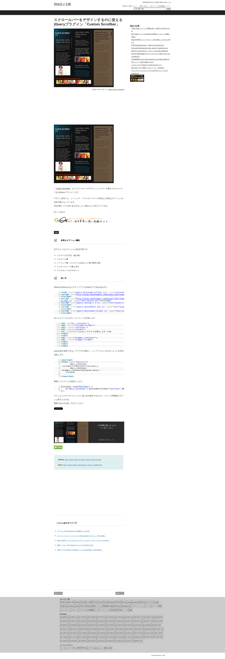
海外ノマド (123, 610)
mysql (156, 602)
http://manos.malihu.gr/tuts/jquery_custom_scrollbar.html (82, 465)
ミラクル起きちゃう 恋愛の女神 (100, 648)
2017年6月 (110, 617)
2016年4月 (101, 621)
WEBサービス (96, 606)
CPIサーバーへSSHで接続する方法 (142, 62)
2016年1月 (128, 621)
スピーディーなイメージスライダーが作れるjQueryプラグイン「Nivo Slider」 (81, 536)
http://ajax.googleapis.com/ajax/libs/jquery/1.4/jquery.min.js (112, 294)
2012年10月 (64, 633)
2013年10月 (74, 629)
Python (82, 606)
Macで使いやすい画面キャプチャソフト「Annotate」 (148, 68)
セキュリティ (65, 610)
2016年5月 (92, 621)
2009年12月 (137, 641)
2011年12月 (138, 633)
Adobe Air (70, 602)
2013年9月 (84, 629)
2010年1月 (128, 641)
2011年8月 (64, 637)
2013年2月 (130, 629)
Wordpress (126, 606)
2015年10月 (158, 621)
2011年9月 (159, 633)
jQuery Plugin (112, 89)
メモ (96, 610)
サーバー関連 (156, 606)
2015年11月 (148, 621)
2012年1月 (129, 633)
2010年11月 (148, 637)
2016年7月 (73, 621)
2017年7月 (101, 617)
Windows (117, 606)
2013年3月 (121, 629)
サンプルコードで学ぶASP (70, 648)
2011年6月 (83, 637)
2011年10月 (148, 633)
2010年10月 (158, 637)
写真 (112, 610)
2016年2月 (119, 621)
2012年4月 (102, 633)
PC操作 (63, 606)
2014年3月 (137, 625)
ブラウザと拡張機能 (86, 610)
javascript (121, 89)
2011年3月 (110, 637)
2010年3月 (110, 641)
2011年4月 (101, 637)
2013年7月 (103, 629)
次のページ (120, 593)
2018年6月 (64, 617)
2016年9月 (159, 617)
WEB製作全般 (108, 606)
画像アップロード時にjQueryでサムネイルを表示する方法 (75, 545)
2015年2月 (92, 625)
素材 (130, 610)
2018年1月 (73, 617)
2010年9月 (64, 641)
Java (129, 602)
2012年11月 (159, 629)
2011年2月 (119, 637)
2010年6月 (83, 641)
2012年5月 (93, 633)
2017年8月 (92, 617)
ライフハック (104, 610)
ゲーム (148, 606)
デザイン (74, 610)
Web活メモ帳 (62, 3)
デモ (56, 232)
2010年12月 (137, 637)
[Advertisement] (73, 107)
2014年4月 (128, 625)
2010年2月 (119, 641)
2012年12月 (148, 629)
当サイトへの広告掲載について (160, 6)
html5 (101, 602)
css (83, 602)
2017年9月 (83, 617)
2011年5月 (92, 637)
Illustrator (112, 602)
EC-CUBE (89, 602)
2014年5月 (119, 625)
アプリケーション (137, 606)
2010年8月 (73, 641)
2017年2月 (119, 617)
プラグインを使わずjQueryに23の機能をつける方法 (73, 531)
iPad (118, 602)
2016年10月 (148, 617)
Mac (141, 602)
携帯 (116, 610)
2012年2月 (120, 633)
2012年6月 (84, 633)
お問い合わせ (143, 6)
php (77, 606)
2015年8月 (73, 625)
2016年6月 (83, 621)
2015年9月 (64, 625)
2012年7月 (74, 633)
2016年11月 (138, 617)
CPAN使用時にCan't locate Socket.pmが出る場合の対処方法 (150, 59)
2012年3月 (111, 633)
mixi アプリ (149, 602)
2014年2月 (147, 625)
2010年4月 (101, 641)
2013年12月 (156, 625)
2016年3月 (110, 621)
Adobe (62, 602)
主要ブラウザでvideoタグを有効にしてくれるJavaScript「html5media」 (80, 550)
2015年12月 (137, 621)
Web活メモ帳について (130, 6)
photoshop (71, 606)
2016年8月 (64, 621)
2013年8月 (94, 629)
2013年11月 (64, 629)
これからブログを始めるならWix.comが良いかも (146, 65)
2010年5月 (92, 641)
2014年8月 (110, 625)
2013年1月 (139, 629)
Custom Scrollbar (63, 188)
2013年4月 (112, 629)
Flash (96, 602)
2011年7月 (73, 637)
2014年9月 (101, 625)
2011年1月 (128, 637)
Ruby (88, 606)
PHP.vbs (84, 648)
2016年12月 (128, 617)
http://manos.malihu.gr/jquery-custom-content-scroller (83, 459)
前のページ (58, 593)
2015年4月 (83, 625)
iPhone (123, 602)
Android (78, 602)
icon (105, 602)
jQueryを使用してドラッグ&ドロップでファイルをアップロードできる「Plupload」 (83, 540)
